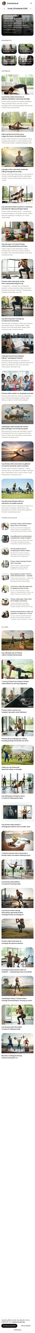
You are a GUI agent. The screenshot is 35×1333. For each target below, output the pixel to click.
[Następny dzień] (4, 8)
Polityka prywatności (18, 1322)
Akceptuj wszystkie (9, 1326)
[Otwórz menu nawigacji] (31, 3)
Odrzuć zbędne (26, 1326)
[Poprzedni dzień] (30, 8)
